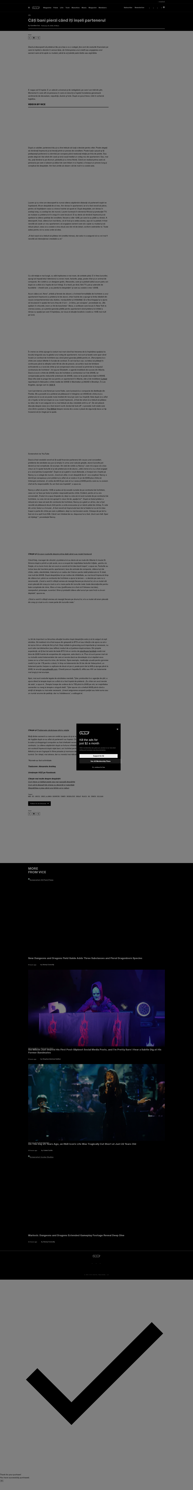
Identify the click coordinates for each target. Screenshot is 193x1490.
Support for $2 (98, 756)
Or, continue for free (98, 767)
